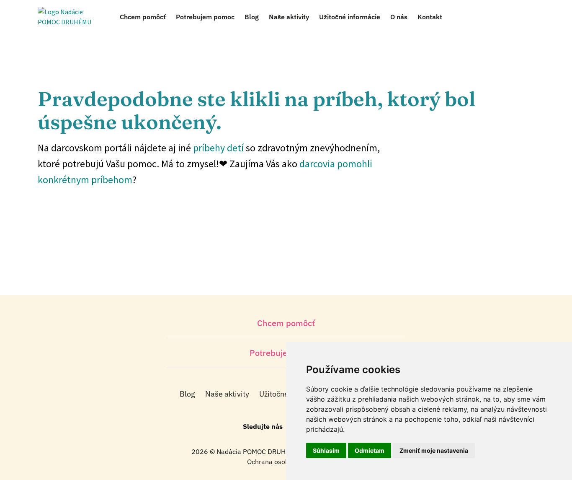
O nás (398, 17)
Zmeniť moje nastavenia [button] (433, 450)
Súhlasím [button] (326, 450)
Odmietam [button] (369, 450)
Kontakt (429, 17)
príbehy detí (218, 147)
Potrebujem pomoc (205, 17)
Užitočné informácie (349, 17)
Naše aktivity (289, 17)
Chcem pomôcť (143, 17)
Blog (252, 17)
